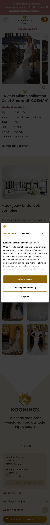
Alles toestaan (25, 279)
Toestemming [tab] (9, 233)
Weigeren (25, 296)
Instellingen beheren (23, 287)
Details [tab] (25, 233)
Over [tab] (41, 233)
